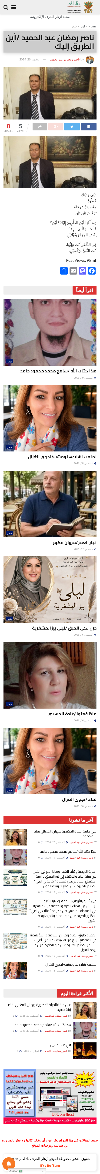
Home (93, 26)
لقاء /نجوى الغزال (79, 799)
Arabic (14, 1171)
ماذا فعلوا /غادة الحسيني (72, 714)
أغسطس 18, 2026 (84, 463)
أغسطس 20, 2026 (55, 842)
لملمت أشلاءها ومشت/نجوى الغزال (62, 457)
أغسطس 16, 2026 (84, 634)
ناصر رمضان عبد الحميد (65, 59)
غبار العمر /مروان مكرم (75, 542)
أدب (82, 26)
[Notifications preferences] (8, 1163)
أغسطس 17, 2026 (84, 549)
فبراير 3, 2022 (32, 1051)
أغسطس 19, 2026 (84, 377)
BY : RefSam (50, 1165)
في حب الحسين (60, 1044)
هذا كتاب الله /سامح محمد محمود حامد (58, 371)
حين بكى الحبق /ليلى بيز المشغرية (64, 628)
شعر (74, 26)
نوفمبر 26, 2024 (29, 59)
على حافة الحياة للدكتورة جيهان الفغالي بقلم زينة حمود (65, 833)
